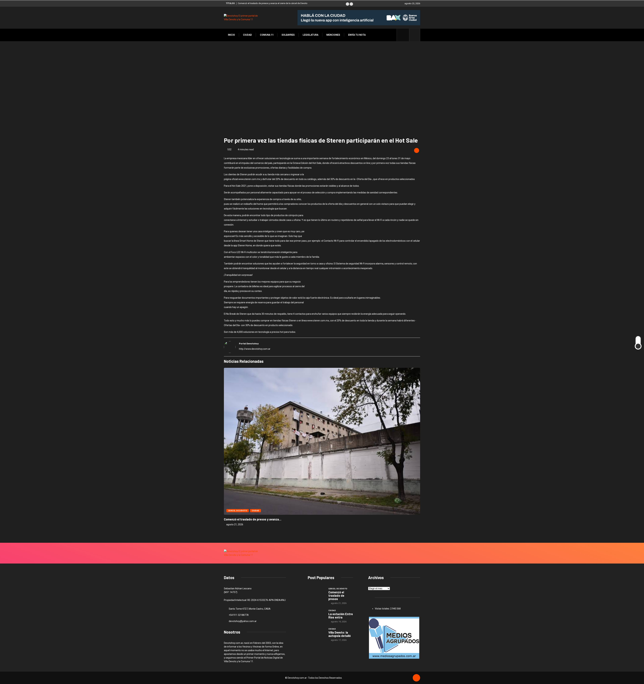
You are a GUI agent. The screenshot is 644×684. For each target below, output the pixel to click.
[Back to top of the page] (416, 678)
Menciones (333, 35)
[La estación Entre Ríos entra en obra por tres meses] (316, 615)
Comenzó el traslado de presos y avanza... (252, 519)
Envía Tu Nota (357, 35)
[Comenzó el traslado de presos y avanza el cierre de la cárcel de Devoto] (316, 593)
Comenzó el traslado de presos (336, 595)
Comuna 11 (267, 35)
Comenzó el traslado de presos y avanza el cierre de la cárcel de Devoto (272, 3)
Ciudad (247, 35)
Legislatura (310, 35)
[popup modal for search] (414, 35)
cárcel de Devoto (237, 511)
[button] (347, 4)
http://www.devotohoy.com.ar (254, 349)
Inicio (231, 35)
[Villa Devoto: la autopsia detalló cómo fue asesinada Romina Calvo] (316, 634)
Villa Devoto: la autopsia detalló (339, 634)
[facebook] (405, 35)
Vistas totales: (382, 608)
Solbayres (288, 35)
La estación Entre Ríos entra (340, 615)
